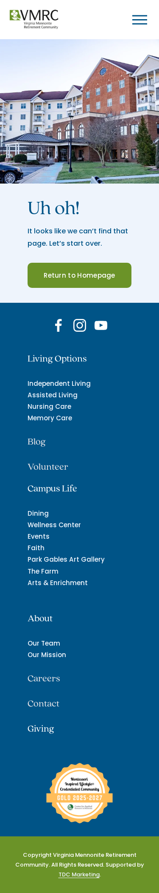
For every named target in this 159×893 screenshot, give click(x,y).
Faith (36, 547)
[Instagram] (79, 325)
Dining (38, 513)
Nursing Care (49, 406)
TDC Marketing (79, 874)
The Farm (43, 571)
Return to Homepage (79, 275)
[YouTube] (101, 325)
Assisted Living (53, 395)
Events (39, 536)
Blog (37, 442)
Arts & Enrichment (58, 582)
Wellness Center (54, 524)
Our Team (44, 643)
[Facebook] (58, 325)
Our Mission (47, 654)
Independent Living (59, 383)
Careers (44, 678)
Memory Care (50, 417)
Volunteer (48, 467)
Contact (43, 704)
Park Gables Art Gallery (66, 559)
